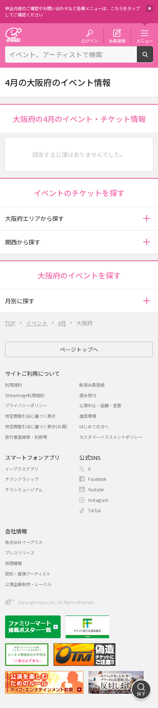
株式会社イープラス (24, 542)
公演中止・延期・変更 (100, 405)
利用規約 (13, 385)
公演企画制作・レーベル (28, 584)
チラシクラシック (22, 479)
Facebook (97, 479)
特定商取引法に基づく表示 (30, 416)
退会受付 (87, 395)
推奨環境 (87, 416)
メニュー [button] (144, 40)
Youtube (96, 489)
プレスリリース (20, 552)
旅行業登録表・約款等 (26, 437)
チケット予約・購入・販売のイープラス (13, 34)
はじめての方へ (94, 426)
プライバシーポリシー (26, 405)
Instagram (98, 500)
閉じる (149, 8)
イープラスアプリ (21, 469)
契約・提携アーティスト (28, 573)
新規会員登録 (91, 385)
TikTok (94, 510)
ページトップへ (79, 349)
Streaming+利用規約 (24, 395)
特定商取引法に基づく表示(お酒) (36, 426)
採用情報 (13, 563)
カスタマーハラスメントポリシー (110, 437)
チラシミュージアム (24, 489)
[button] (146, 218)
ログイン (89, 40)
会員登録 (117, 40)
